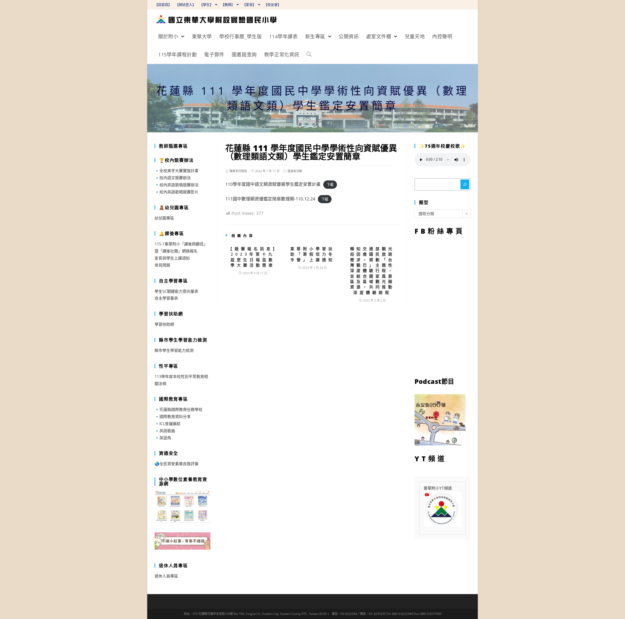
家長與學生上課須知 (172, 258)
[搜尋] (464, 184)
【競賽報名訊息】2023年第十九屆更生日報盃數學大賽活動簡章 (252, 257)
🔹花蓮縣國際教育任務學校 (178, 409)
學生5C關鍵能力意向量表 (176, 291)
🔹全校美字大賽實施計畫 (176, 170)
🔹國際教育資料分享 (173, 416)
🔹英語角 (163, 438)
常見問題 (162, 265)
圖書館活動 (295, 171)
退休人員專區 (166, 576)
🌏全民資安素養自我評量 (176, 463)
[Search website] (309, 55)
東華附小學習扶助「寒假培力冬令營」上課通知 (312, 254)
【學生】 (206, 4)
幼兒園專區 (164, 218)
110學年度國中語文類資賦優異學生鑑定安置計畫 (273, 184)
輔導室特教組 (238, 171)
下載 (330, 184)
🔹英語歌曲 (165, 430)
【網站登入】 (185, 4)
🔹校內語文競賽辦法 (173, 177)
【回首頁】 (163, 4)
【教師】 (228, 4)
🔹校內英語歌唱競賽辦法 (176, 185)
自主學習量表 (166, 298)
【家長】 (249, 4)
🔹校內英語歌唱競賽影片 (176, 192)
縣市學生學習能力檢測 (174, 350)
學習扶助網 (164, 324)
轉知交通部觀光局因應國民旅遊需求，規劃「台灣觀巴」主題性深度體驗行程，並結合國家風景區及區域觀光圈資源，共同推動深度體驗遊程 (372, 270)
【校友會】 (272, 4)
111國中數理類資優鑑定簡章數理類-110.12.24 (270, 199)
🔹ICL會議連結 (167, 423)
